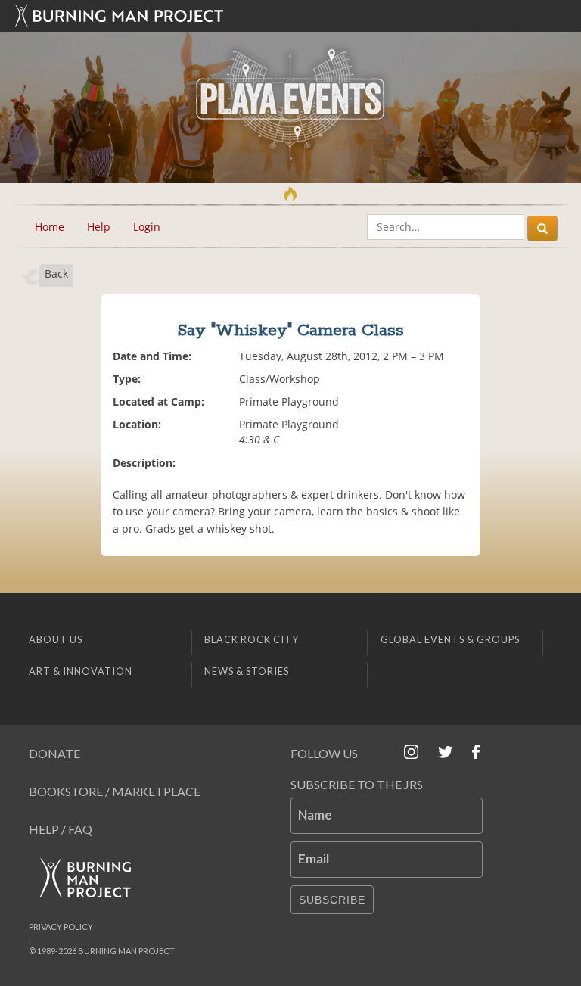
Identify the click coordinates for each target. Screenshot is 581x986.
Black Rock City (251, 639)
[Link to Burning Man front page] (290, 16)
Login (146, 226)
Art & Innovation (80, 671)
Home (49, 226)
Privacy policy (61, 927)
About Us (55, 639)
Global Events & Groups (450, 639)
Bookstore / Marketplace (114, 791)
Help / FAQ (60, 829)
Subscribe (332, 900)
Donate (54, 753)
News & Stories (246, 671)
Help (98, 226)
